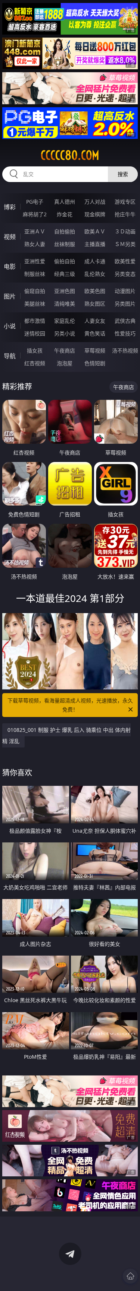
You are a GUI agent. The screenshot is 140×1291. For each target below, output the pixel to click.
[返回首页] (130, 1276)
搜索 (123, 174)
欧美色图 (94, 290)
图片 (10, 296)
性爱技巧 (125, 333)
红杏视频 (34, 363)
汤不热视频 (125, 350)
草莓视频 (94, 350)
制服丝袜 (34, 273)
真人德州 (64, 201)
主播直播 (94, 244)
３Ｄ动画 (125, 231)
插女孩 (35, 350)
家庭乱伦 (64, 320)
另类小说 (64, 333)
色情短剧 (94, 363)
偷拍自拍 (64, 261)
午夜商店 (64, 350)
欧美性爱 (125, 261)
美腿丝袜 (34, 303)
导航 (10, 356)
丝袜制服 (64, 244)
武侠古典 (125, 320)
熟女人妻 (34, 244)
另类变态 (125, 273)
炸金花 (64, 214)
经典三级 (64, 273)
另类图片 (125, 303)
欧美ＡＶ (94, 231)
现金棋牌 (94, 214)
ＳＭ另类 (125, 244)
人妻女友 (94, 320)
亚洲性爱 (34, 261)
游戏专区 (125, 201)
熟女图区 (94, 303)
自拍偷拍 (64, 231)
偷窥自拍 (34, 290)
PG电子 (34, 201)
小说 (10, 326)
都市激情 (34, 320)
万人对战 (94, 201)
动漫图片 (125, 290)
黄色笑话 (94, 333)
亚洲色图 (64, 290)
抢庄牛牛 (125, 214)
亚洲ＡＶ (34, 231)
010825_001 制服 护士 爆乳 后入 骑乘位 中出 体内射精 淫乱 (66, 735)
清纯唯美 (64, 303)
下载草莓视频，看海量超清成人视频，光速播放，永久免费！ (70, 705)
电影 (10, 266)
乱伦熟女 (94, 273)
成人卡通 (94, 261)
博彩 (10, 207)
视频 (10, 237)
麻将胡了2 (35, 214)
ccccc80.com (70, 155)
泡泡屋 (64, 363)
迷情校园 (34, 333)
